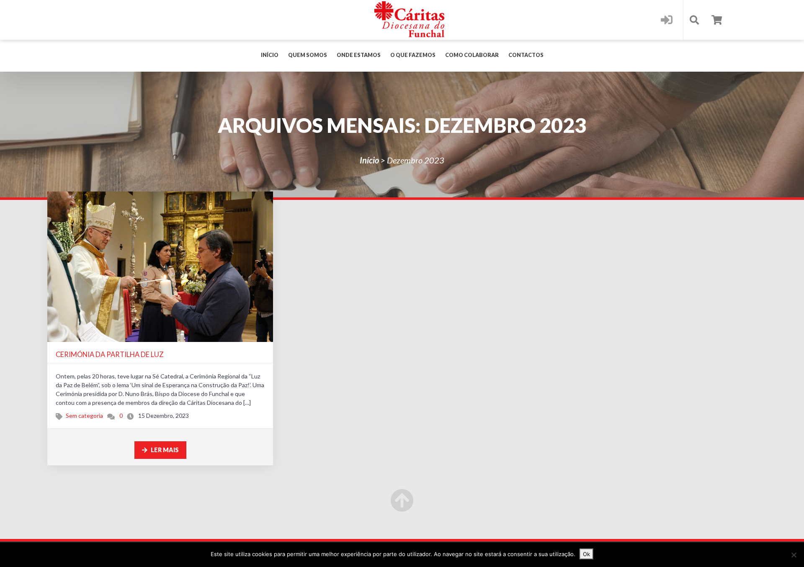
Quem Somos (307, 55)
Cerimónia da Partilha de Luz (110, 354)
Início (269, 55)
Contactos (526, 55)
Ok (586, 554)
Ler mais (164, 449)
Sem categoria (84, 415)
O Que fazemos (413, 55)
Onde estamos (359, 55)
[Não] (793, 555)
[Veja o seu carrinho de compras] (716, 20)
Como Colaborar (472, 55)
